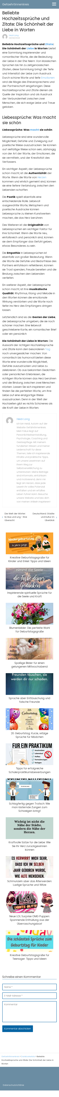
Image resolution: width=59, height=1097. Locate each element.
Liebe (30, 48)
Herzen (42, 177)
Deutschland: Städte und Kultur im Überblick (43, 517)
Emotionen (48, 77)
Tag (47, 349)
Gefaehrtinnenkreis (15, 4)
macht (34, 130)
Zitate (49, 44)
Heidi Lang (14, 35)
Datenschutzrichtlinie (13, 1085)
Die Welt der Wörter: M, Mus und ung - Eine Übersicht (16, 517)
